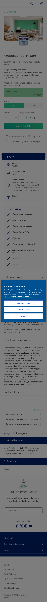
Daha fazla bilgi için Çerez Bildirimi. (18, 296)
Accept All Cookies (23, 309)
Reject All (23, 316)
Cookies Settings (23, 303)
